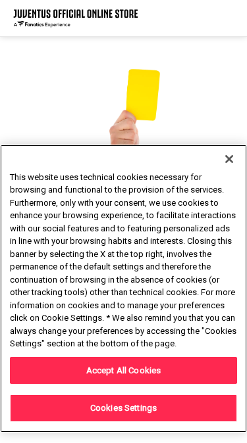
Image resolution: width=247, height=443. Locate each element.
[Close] (229, 159)
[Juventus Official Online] (75, 18)
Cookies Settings (123, 408)
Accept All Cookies (123, 370)
